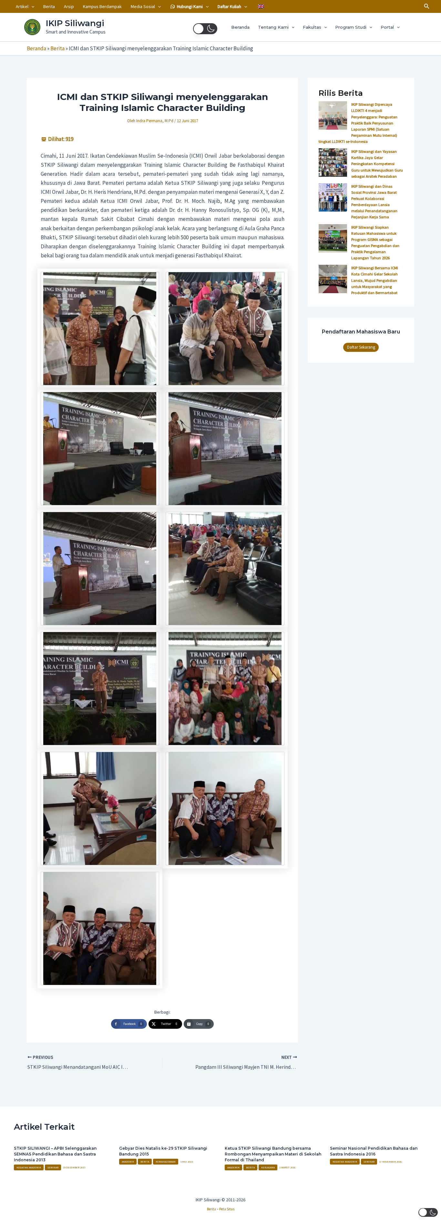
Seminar (52, 1167)
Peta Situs (226, 1209)
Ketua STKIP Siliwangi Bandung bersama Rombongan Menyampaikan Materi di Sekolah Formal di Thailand (273, 1154)
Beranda (240, 27)
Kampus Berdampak (102, 6)
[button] (31, 6)
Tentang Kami (273, 27)
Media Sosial (143, 6)
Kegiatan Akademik (28, 1167)
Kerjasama (268, 1167)
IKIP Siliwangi (75, 23)
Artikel (22, 6)
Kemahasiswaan (166, 1161)
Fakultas (312, 27)
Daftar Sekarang (361, 347)
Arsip (69, 6)
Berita (49, 6)
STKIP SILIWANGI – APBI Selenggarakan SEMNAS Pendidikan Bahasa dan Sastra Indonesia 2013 (55, 1154)
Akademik (128, 1161)
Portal (387, 27)
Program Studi (350, 27)
